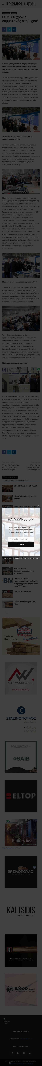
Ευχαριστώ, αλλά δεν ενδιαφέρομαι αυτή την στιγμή (21, 558)
